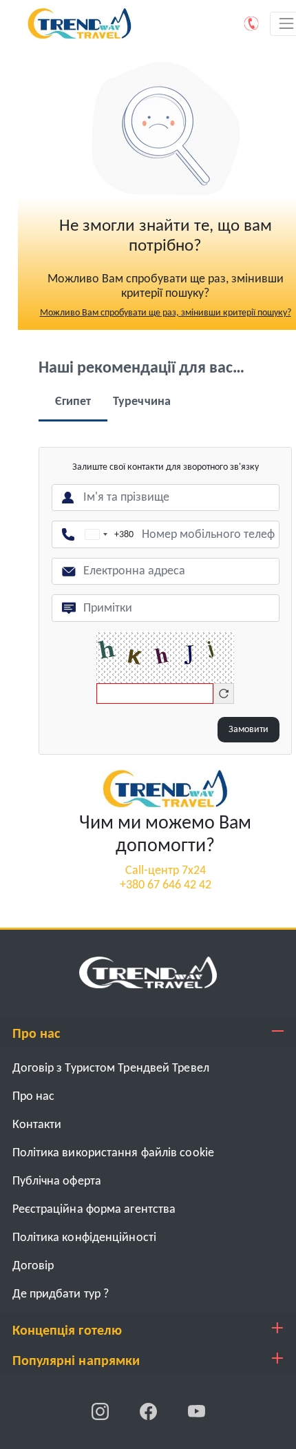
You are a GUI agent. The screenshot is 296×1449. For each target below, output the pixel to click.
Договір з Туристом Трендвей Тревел (110, 1068)
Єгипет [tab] (73, 401)
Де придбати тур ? (60, 1294)
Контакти (37, 1125)
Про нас (33, 1096)
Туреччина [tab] (142, 401)
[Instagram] (101, 1411)
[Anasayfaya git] (148, 972)
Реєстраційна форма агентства (94, 1209)
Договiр (33, 1266)
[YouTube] (196, 1411)
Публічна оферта (57, 1181)
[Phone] (252, 23)
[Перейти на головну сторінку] (165, 788)
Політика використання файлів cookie (113, 1153)
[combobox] (107, 534)
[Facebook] (149, 1411)
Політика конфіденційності (84, 1237)
